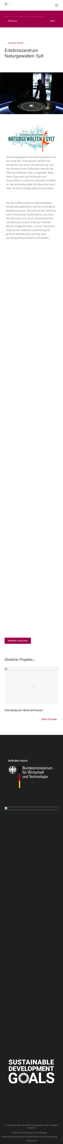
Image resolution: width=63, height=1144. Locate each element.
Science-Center (16, 42)
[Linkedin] (24, 1108)
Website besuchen (18, 640)
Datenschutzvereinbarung (45, 1136)
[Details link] (31, 686)
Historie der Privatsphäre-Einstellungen (29, 1132)
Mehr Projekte (49, 719)
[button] (56, 5)
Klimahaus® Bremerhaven (24, 710)
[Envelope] (38, 1108)
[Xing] (31, 1108)
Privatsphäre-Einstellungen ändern (17, 1136)
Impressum (31, 1140)
